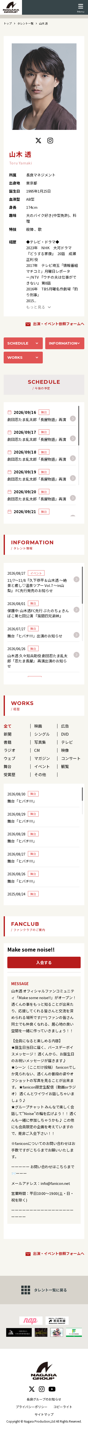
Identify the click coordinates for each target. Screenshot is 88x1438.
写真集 (40, 742)
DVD (65, 734)
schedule (17, 343)
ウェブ (9, 758)
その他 (40, 774)
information (63, 343)
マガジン (42, 758)
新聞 (7, 734)
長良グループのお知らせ (44, 1399)
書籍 (7, 742)
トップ (8, 23)
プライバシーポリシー (31, 1406)
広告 (65, 726)
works (14, 357)
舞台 (7, 766)
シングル (42, 734)
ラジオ (9, 750)
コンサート (71, 758)
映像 (65, 750)
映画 (38, 726)
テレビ (67, 742)
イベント (42, 766)
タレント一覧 (25, 23)
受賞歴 (9, 774)
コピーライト (62, 1406)
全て (7, 726)
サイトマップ (44, 1414)
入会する (44, 962)
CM (37, 750)
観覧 (65, 766)
